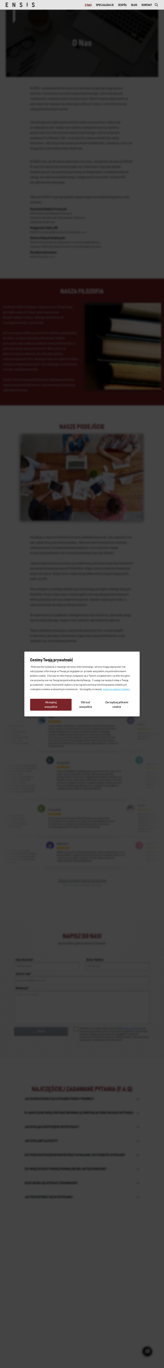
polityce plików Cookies (116, 689)
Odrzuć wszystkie (85, 704)
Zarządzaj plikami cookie (116, 704)
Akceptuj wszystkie (50, 704)
